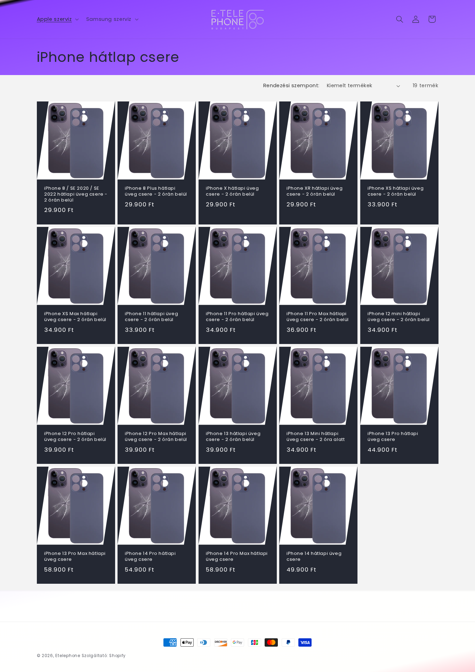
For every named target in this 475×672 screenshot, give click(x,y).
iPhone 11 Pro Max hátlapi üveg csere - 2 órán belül (318, 317)
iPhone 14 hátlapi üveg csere (314, 557)
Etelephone (67, 655)
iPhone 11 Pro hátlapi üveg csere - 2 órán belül (237, 317)
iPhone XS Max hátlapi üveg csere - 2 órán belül (75, 317)
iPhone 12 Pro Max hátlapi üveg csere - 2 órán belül (156, 437)
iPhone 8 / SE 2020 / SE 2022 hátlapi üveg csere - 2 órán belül (75, 194)
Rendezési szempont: (291, 85)
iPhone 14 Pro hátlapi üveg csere (150, 557)
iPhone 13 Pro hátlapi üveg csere (393, 437)
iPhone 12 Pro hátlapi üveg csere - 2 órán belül (75, 437)
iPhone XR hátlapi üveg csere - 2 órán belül (315, 191)
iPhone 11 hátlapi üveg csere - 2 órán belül (151, 317)
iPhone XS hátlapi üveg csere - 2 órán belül (396, 191)
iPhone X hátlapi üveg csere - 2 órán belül (232, 191)
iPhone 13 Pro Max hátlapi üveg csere (75, 557)
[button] (57, 19)
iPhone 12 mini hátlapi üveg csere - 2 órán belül (399, 317)
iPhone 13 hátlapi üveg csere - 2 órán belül (233, 437)
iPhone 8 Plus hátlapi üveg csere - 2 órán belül (156, 191)
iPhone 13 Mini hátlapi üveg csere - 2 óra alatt (316, 437)
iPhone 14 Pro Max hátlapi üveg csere (237, 557)
